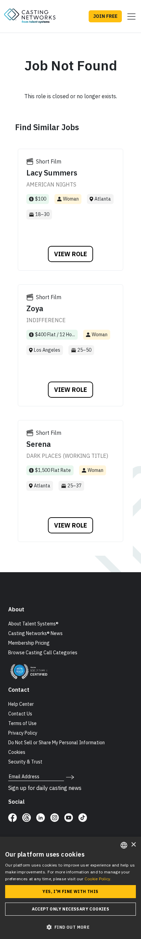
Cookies (16, 752)
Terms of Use (22, 723)
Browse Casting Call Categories (42, 652)
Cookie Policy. (98, 878)
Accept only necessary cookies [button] (71, 909)
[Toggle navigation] (129, 16)
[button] (70, 927)
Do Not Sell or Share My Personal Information (56, 742)
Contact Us (20, 714)
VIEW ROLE (70, 254)
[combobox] (123, 845)
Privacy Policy (22, 733)
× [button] (133, 844)
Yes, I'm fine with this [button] (70, 891)
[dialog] (70, 888)
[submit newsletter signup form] (70, 776)
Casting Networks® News (35, 633)
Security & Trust (25, 762)
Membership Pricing (29, 643)
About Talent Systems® (33, 624)
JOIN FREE (105, 16)
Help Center (21, 704)
